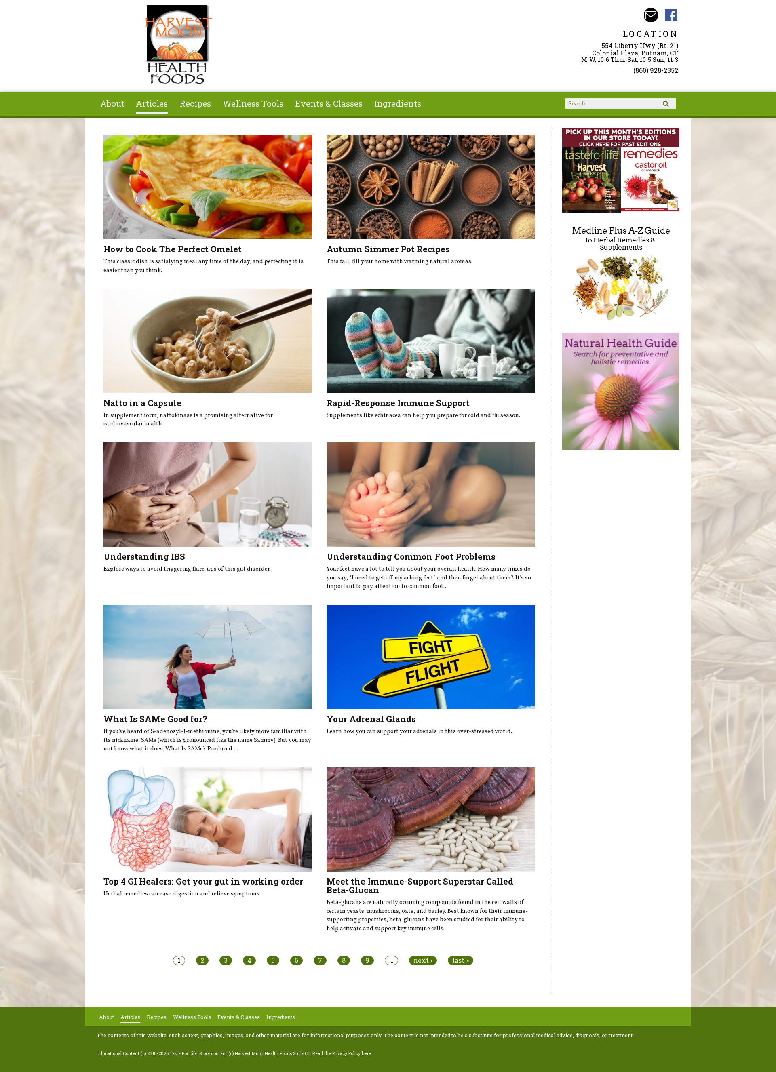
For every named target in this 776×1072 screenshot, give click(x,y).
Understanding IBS (144, 556)
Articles (152, 103)
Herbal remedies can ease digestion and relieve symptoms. (182, 894)
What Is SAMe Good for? (155, 718)
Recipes (195, 103)
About (112, 103)
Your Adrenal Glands (371, 718)
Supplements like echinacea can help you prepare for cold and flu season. (423, 415)
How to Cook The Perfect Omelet (172, 249)
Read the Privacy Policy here (341, 1053)
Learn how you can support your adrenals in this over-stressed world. (419, 731)
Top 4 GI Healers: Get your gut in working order (203, 881)
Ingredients (397, 103)
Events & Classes (329, 103)
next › (422, 960)
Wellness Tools (253, 103)
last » (460, 960)
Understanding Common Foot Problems (411, 556)
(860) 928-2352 (655, 70)
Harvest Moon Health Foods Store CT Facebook (671, 15)
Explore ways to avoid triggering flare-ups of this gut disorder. (187, 569)
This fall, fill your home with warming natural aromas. (399, 261)
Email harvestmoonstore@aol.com (651, 15)
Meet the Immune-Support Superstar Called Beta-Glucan (420, 885)
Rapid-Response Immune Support (398, 403)
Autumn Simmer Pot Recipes (388, 249)
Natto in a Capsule (142, 403)
